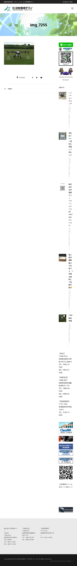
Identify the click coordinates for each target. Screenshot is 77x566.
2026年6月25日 (70, 329)
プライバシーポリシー (66, 561)
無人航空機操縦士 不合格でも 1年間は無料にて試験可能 (71, 271)
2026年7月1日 (70, 294)
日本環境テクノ (69, 123)
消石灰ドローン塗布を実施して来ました (70, 144)
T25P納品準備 (70, 318)
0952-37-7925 (68, 2)
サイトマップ (54, 561)
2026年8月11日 (70, 111)
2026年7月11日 (70, 233)
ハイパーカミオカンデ (70, 98)
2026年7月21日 (70, 163)
